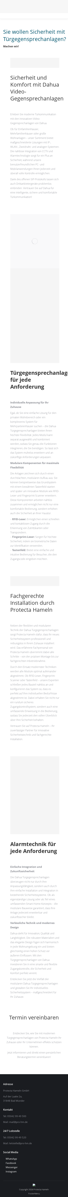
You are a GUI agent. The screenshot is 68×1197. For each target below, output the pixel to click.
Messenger (11, 1167)
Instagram (11, 1171)
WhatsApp (11, 1158)
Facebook (10, 1163)
